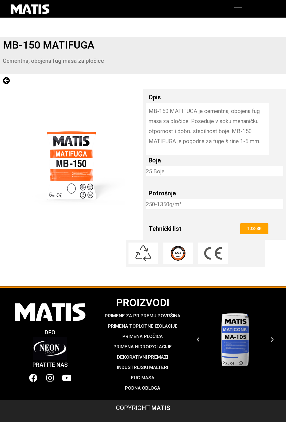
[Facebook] (33, 378)
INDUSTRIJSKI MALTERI (142, 367)
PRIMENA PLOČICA (142, 336)
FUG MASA (142, 377)
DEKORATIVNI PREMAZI (142, 357)
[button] (198, 339)
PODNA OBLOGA (142, 388)
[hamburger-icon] (238, 9)
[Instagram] (50, 378)
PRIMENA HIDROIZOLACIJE (142, 346)
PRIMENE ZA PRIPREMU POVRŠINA (142, 315)
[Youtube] (66, 378)
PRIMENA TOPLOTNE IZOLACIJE (143, 326)
